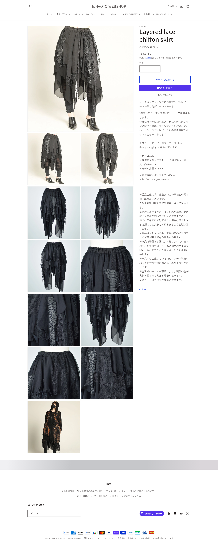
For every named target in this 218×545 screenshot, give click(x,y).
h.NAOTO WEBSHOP (58, 538)
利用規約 (103, 496)
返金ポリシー (89, 538)
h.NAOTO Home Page (131, 496)
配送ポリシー (133, 538)
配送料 (148, 58)
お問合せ (114, 496)
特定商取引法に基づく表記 (90, 491)
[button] (30, 6)
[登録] (77, 513)
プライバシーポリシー (117, 491)
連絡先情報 (145, 538)
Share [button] (145, 289)
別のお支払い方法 (165, 95)
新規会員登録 (68, 491)
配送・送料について (86, 496)
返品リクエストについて (142, 491)
